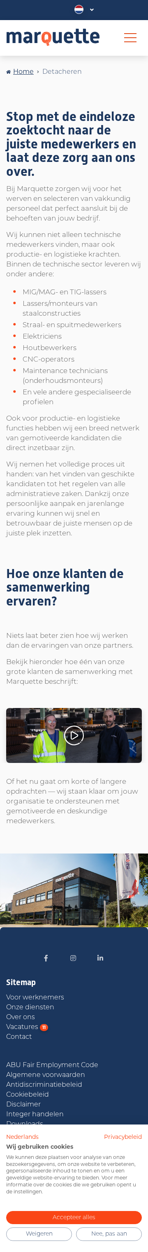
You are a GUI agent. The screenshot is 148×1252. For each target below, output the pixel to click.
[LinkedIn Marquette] (100, 959)
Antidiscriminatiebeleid (44, 1085)
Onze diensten (30, 1007)
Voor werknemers (35, 998)
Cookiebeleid (27, 1095)
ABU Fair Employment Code (52, 1065)
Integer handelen (35, 1114)
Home (23, 71)
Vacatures (26, 1027)
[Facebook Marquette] (46, 959)
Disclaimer (23, 1105)
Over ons (20, 1017)
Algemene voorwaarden (45, 1075)
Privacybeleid (123, 1137)
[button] (84, 9)
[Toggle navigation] (130, 38)
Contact (19, 1037)
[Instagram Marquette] (73, 959)
